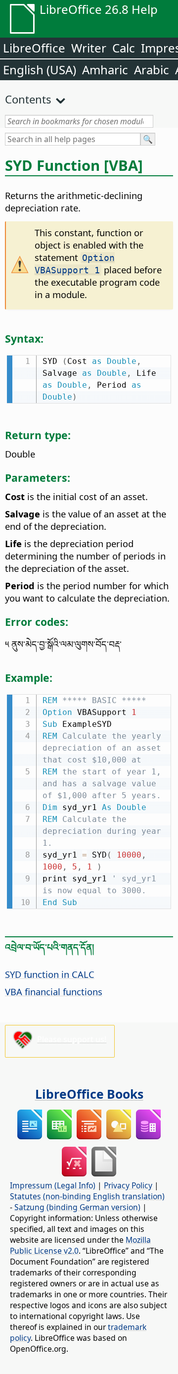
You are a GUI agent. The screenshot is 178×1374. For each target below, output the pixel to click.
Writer (88, 48)
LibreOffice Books (89, 1093)
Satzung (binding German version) (77, 1207)
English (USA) (39, 69)
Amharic (105, 69)
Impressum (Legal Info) (52, 1185)
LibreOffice (34, 48)
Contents (28, 99)
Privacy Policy (128, 1185)
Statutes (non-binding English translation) (87, 1196)
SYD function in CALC (49, 974)
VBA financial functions (53, 991)
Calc (123, 48)
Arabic (151, 69)
